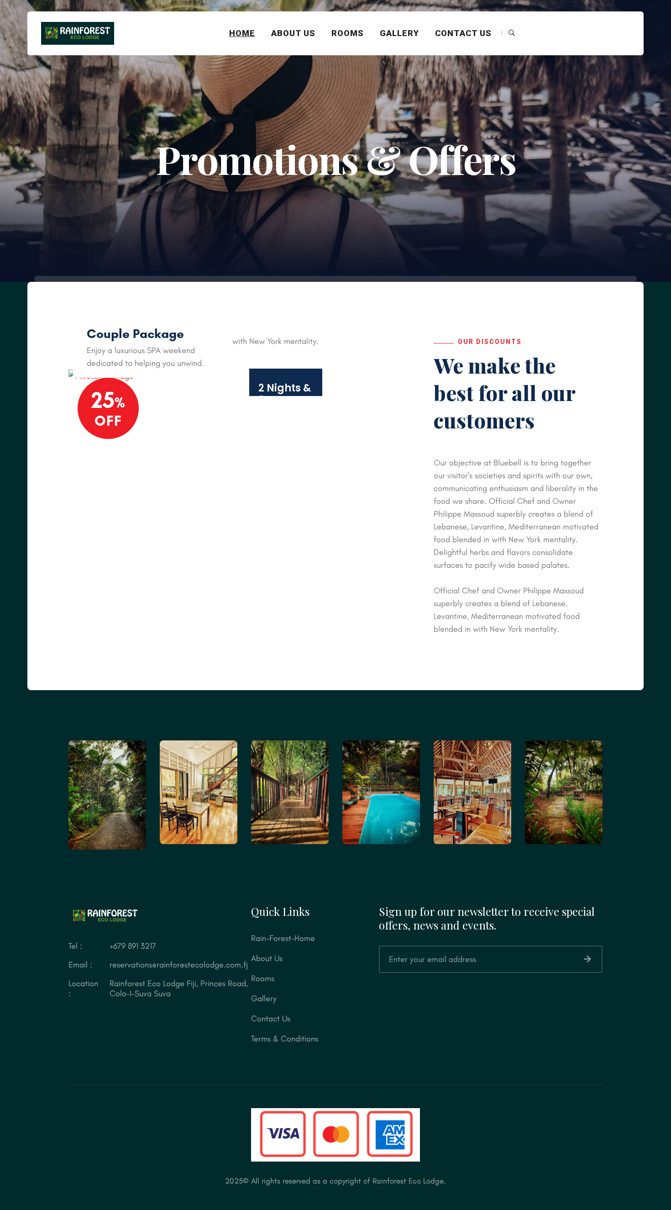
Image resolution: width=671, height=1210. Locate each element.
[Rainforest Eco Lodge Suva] (77, 32)
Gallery (399, 33)
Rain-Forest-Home (283, 938)
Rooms (347, 33)
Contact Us (463, 33)
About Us (293, 33)
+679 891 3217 (133, 946)
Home (242, 33)
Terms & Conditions (284, 1039)
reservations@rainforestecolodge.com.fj (179, 965)
